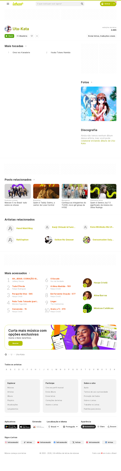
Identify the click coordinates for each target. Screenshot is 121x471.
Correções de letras (54, 400)
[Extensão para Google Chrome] (38, 426)
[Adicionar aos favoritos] (32, 36)
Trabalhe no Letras (91, 405)
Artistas (10, 392)
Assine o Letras (52, 405)
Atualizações (12, 405)
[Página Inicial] (6, 354)
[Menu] (8, 3)
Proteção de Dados (92, 396)
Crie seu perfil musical (54, 388)
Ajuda (86, 388)
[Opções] (37, 36)
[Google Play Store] (11, 426)
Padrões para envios (92, 409)
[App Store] (25, 426)
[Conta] (114, 3)
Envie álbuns (51, 392)
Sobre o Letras (90, 400)
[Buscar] (82, 3)
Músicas (10, 388)
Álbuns (10, 396)
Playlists (10, 400)
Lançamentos (12, 409)
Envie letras (50, 396)
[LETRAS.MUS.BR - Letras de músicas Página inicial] (18, 3)
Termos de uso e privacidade (96, 392)
